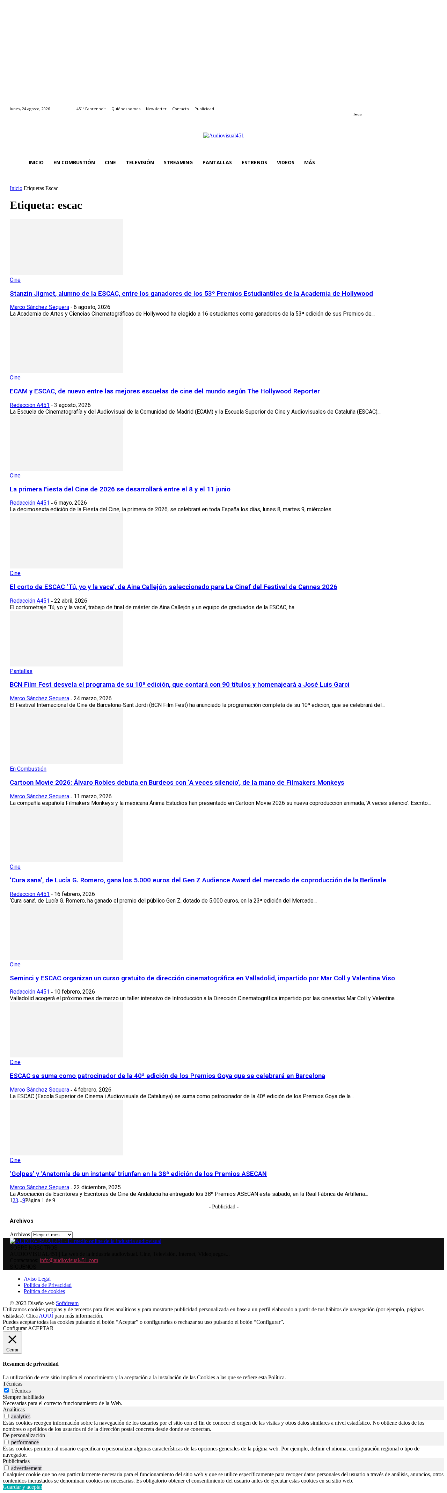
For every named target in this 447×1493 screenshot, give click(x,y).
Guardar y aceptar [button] (22, 1487)
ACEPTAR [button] (41, 1328)
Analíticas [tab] (14, 1409)
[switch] (6, 1416)
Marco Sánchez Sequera (39, 307)
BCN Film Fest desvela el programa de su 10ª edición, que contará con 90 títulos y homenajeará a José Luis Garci (180, 684)
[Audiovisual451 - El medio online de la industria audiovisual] (223, 139)
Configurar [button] (15, 1328)
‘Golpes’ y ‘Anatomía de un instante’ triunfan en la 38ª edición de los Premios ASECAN (138, 1174)
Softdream (67, 1303)
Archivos (20, 1234)
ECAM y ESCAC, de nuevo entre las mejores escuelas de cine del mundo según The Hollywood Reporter (165, 391)
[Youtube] (387, 105)
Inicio (16, 188)
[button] (428, 162)
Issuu (357, 114)
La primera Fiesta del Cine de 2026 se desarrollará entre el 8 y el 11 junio (120, 489)
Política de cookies (44, 1291)
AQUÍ (46, 1316)
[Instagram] (364, 105)
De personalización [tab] (24, 1435)
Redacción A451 (30, 405)
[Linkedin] (372, 105)
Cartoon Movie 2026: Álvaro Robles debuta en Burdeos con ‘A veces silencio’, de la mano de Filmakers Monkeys (177, 782)
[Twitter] (380, 105)
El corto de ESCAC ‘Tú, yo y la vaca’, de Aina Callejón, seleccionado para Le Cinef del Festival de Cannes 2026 (173, 587)
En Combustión (28, 769)
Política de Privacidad (48, 1285)
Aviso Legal (37, 1279)
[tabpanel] (223, 1403)
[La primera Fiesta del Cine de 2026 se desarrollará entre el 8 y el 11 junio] (66, 469)
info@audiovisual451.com (69, 1260)
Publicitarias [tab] (16, 1461)
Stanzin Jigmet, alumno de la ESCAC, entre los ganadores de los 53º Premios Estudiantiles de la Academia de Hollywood (191, 293)
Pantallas (21, 671)
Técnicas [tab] (12, 1384)
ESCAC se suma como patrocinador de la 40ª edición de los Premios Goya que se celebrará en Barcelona (167, 1076)
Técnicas (21, 1391)
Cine (15, 280)
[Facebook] (356, 105)
